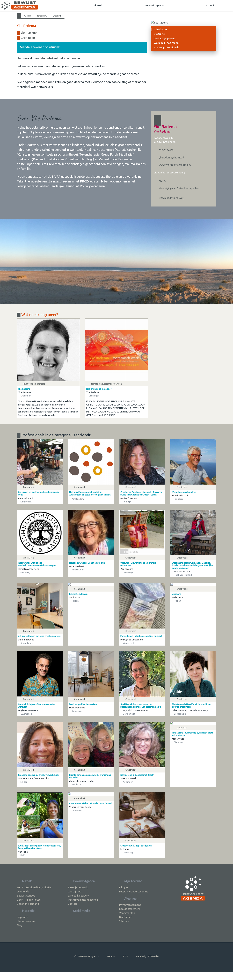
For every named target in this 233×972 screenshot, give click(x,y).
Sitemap (124, 921)
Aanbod (27, 15)
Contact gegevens (164, 38)
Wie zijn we (74, 891)
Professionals (41, 15)
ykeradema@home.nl (171, 157)
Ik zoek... (99, 5)
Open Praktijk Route (29, 899)
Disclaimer (125, 917)
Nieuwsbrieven (26, 921)
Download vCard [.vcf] (171, 197)
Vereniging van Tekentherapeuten (178, 188)
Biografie (159, 33)
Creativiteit (57, 15)
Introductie (160, 29)
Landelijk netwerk (78, 895)
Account (209, 5)
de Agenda (23, 891)
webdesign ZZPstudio (147, 956)
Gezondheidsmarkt (28, 903)
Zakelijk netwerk (78, 887)
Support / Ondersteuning (133, 891)
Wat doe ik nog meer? (166, 42)
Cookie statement (129, 908)
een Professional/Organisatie (34, 887)
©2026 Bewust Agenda (86, 956)
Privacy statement (130, 904)
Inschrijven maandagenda (83, 899)
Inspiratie (22, 917)
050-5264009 (165, 150)
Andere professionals (166, 47)
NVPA (162, 180)
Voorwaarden (127, 913)
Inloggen (124, 887)
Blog (19, 925)
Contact (72, 903)
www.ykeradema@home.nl (174, 164)
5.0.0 (125, 956)
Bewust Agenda (154, 5)
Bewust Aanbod (26, 895)
